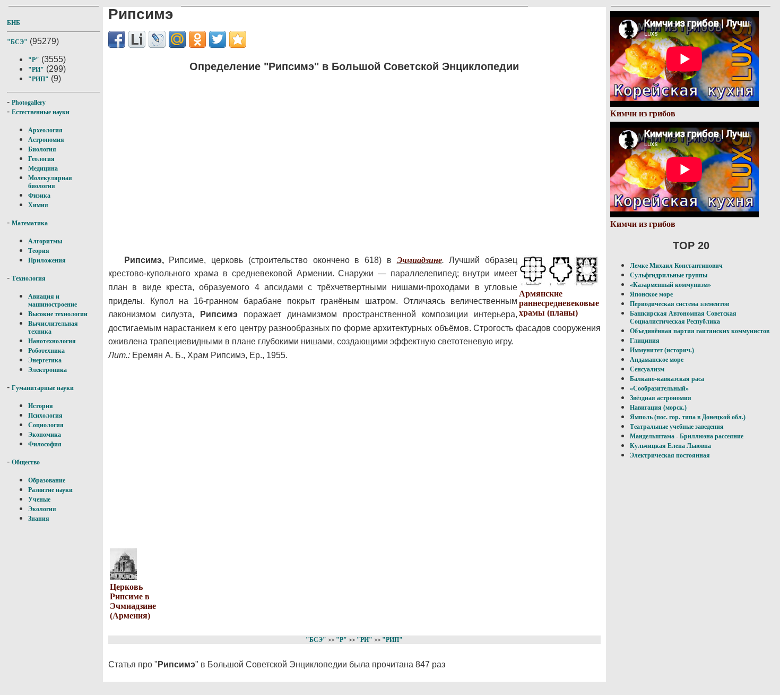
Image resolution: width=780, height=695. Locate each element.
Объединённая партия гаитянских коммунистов (699, 331)
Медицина (43, 168)
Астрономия (46, 139)
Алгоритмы (45, 241)
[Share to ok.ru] (197, 39)
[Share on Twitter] (217, 39)
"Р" (33, 60)
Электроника (47, 370)
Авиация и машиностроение (52, 300)
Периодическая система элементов (679, 304)
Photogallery (29, 102)
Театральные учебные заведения (677, 426)
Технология (29, 278)
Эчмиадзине (419, 260)
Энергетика (45, 360)
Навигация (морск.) (658, 407)
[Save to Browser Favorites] (237, 39)
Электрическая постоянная (670, 455)
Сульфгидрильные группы (668, 275)
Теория (38, 251)
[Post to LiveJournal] (157, 39)
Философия (45, 444)
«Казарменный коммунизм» (670, 285)
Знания (38, 518)
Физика (39, 195)
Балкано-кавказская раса (667, 379)
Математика (30, 223)
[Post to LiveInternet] (136, 39)
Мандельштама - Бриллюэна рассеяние (686, 436)
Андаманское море (656, 359)
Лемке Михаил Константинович (676, 265)
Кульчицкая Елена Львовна (670, 446)
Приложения (47, 260)
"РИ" (36, 69)
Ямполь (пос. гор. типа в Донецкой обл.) (688, 417)
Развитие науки (50, 490)
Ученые (39, 499)
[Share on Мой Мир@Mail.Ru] (177, 39)
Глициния (645, 340)
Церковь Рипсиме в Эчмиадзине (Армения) (133, 601)
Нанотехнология (52, 341)
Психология (45, 415)
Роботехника (46, 350)
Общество (26, 462)
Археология (45, 130)
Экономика (44, 434)
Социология (46, 425)
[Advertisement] (326, 156)
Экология (42, 509)
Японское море (651, 294)
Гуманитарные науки (43, 388)
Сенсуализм (647, 369)
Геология (41, 159)
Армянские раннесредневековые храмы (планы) (559, 303)
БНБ (13, 23)
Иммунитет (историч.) (662, 350)
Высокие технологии (58, 314)
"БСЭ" (17, 42)
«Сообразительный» (659, 388)
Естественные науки (41, 112)
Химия (38, 205)
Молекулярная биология (50, 182)
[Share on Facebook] (116, 39)
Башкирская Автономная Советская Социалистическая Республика (683, 317)
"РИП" (38, 79)
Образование (46, 480)
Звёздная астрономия (660, 398)
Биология (42, 149)
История (40, 406)
